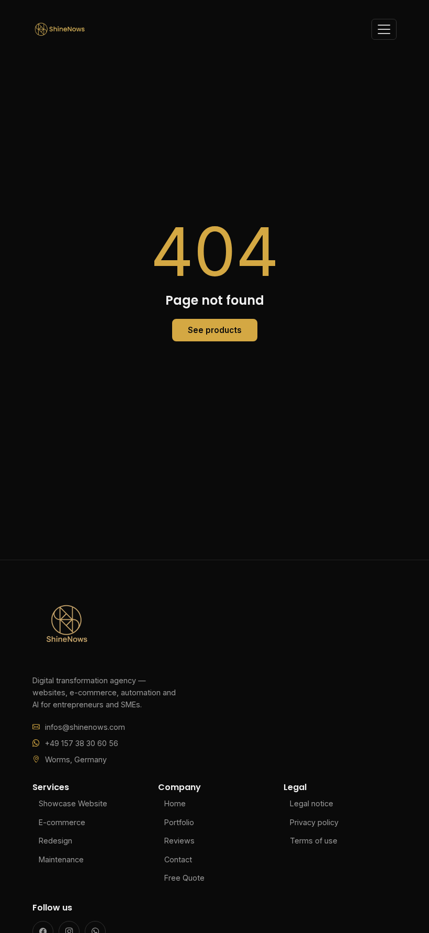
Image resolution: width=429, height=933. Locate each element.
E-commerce (62, 822)
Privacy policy (314, 822)
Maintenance (61, 859)
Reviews (179, 840)
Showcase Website (73, 803)
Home (175, 803)
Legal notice (311, 803)
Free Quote (184, 877)
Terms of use (313, 840)
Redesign (55, 840)
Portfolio (179, 822)
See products (215, 330)
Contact (178, 859)
